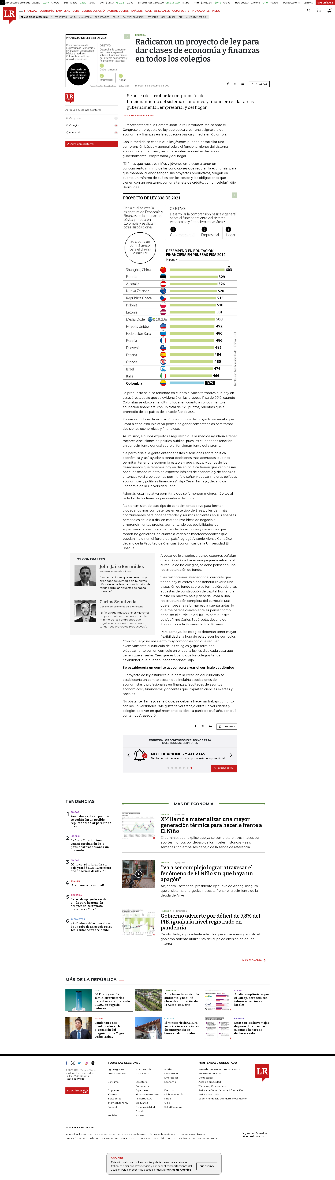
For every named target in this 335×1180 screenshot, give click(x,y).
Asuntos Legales (117, 1073)
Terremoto (61, 17)
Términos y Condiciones (212, 1086)
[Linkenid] (81, 1063)
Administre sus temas (82, 143)
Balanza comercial (133, 17)
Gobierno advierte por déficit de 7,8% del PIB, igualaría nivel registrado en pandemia (210, 922)
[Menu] (21, 10)
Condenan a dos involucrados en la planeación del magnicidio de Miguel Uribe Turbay (110, 1029)
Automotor (78, 919)
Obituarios (142, 1102)
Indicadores (114, 1098)
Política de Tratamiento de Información (221, 1090)
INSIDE (216, 10)
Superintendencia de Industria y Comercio (223, 1098)
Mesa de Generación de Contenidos (219, 1069)
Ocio (167, 1102)
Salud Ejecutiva (173, 1107)
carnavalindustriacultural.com (82, 1138)
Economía (170, 1081)
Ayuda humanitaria (81, 17)
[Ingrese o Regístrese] (329, 10)
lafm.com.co (168, 1138)
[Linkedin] (242, 84)
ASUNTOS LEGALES (157, 10)
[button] (127, 755)
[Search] (308, 10)
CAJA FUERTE (180, 10)
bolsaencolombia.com (193, 1134)
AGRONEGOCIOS (118, 10)
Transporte (171, 990)
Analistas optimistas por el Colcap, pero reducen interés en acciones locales (251, 1000)
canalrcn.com (110, 1138)
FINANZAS (30, 10)
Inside (167, 1098)
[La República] (9, 15)
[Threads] (94, 1063)
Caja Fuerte (142, 1073)
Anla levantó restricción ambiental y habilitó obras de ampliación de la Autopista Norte (181, 1000)
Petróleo (153, 17)
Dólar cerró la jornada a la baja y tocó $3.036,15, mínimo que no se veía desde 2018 (91, 868)
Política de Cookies (178, 1169)
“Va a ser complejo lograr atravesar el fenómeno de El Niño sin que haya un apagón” (207, 873)
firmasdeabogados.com (163, 1134)
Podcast (112, 1107)
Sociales (112, 1115)
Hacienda (239, 1018)
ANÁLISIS (137, 10)
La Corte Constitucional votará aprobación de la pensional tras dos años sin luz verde (90, 845)
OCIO (75, 10)
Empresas (113, 1090)
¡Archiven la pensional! (87, 885)
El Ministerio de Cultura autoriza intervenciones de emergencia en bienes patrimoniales (181, 1028)
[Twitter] (235, 84)
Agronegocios (116, 1069)
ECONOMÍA (47, 10)
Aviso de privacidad (210, 1081)
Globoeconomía (173, 1094)
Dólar (116, 17)
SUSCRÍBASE (325, 2)
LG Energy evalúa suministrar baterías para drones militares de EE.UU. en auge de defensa (112, 1001)
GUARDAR (261, 84)
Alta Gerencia (143, 1069)
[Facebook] (228, 84)
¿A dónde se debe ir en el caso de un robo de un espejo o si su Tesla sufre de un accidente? (91, 927)
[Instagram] (88, 1063)
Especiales (142, 1090)
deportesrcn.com (208, 1138)
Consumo (113, 1081)
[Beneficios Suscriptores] (319, 10)
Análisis (75, 881)
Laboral (75, 836)
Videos (140, 1115)
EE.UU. (98, 990)
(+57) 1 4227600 (74, 1078)
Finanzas (112, 1094)
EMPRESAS (63, 10)
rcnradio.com (128, 1138)
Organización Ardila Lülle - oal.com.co (254, 1135)
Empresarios (102, 17)
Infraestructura (144, 1098)
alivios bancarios (196, 17)
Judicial (99, 1018)
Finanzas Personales (147, 1094)
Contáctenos (206, 1077)
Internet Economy (118, 1102)
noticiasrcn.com (149, 1138)
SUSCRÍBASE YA (223, 768)
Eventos (168, 1090)
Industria (76, 895)
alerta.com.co (187, 1138)
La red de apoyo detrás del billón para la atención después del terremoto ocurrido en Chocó (89, 904)
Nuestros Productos (210, 1073)
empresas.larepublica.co (132, 1134)
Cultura (169, 1018)
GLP (181, 17)
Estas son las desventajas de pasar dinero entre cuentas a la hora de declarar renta (251, 1028)
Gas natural (168, 17)
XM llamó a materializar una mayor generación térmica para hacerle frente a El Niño (211, 825)
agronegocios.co (105, 1134)
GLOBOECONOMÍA (93, 10)
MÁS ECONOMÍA (252, 960)
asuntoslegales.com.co (78, 1134)
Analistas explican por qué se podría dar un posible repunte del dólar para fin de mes (91, 821)
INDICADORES (201, 10)
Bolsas (75, 812)
